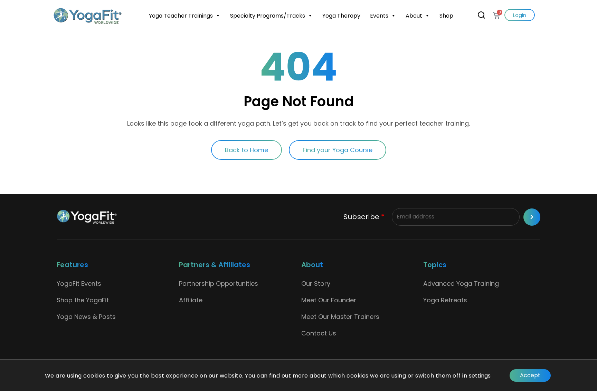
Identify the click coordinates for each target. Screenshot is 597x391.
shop (446, 16)
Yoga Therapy (341, 16)
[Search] (481, 15)
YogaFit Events (79, 283)
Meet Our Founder (328, 300)
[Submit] (531, 217)
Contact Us (318, 333)
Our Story (315, 283)
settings (480, 376)
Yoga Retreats (445, 300)
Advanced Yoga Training (461, 283)
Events (379, 16)
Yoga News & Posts (86, 316)
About (414, 16)
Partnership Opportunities (218, 283)
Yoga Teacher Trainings (181, 16)
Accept (530, 375)
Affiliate (190, 300)
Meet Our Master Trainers (340, 316)
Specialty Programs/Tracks (267, 16)
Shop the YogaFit (83, 300)
